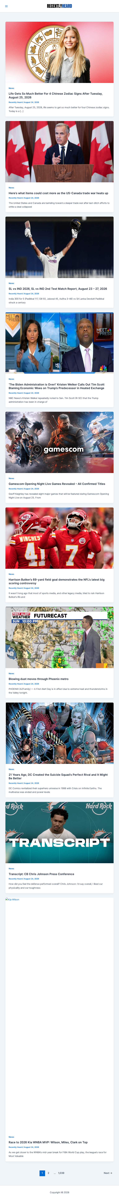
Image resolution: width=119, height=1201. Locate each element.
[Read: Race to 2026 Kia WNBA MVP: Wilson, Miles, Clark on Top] (59, 1014)
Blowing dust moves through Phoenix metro (38, 679)
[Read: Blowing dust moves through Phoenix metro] (59, 637)
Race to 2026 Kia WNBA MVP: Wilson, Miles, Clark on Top (48, 1142)
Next (108, 1173)
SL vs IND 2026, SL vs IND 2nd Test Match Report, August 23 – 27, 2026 (58, 288)
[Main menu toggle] (6, 6)
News (11, 88)
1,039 (61, 1173)
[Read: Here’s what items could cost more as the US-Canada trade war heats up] (59, 151)
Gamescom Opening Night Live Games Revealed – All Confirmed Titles (57, 483)
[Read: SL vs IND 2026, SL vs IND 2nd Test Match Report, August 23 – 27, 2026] (59, 247)
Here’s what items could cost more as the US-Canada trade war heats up (58, 193)
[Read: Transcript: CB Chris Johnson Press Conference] (59, 832)
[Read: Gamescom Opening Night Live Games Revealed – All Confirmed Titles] (59, 442)
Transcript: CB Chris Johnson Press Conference (41, 874)
